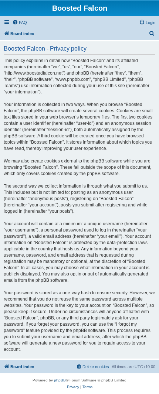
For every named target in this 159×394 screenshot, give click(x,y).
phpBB (60, 380)
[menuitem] (19, 22)
